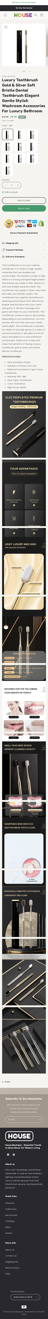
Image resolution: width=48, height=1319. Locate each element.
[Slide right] (30, 71)
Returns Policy (12, 1268)
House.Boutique (16, 1312)
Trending (9, 1221)
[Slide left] (18, 71)
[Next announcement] (43, 8)
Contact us (11, 1255)
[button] (5, 15)
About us (9, 1249)
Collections (11, 1209)
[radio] (7, 134)
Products (9, 1203)
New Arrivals (11, 1215)
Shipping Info (11, 1262)
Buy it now (24, 208)
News (7, 1227)
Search (8, 1233)
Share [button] (7, 1081)
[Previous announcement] (5, 8)
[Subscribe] (39, 1119)
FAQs (7, 1273)
